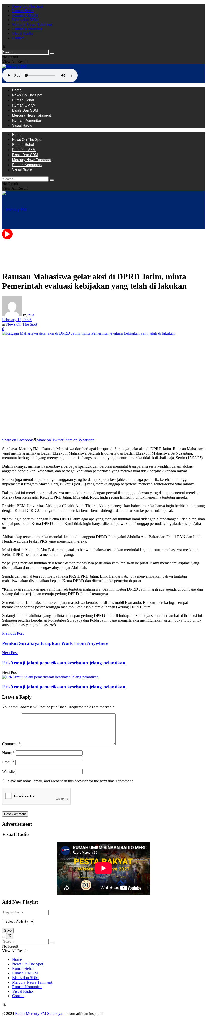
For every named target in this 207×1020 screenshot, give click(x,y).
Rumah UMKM (25, 15)
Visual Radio (22, 33)
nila (31, 315)
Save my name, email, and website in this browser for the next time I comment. (71, 781)
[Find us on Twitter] (4, 47)
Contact (18, 38)
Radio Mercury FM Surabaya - (40, 1013)
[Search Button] (52, 53)
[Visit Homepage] (14, 66)
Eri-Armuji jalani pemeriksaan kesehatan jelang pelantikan (63, 686)
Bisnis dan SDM (25, 20)
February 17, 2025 (17, 319)
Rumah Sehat (23, 11)
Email (8, 762)
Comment (11, 744)
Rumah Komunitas (27, 29)
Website (8, 771)
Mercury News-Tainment (32, 24)
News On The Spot (27, 6)
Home (17, 89)
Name (8, 753)
